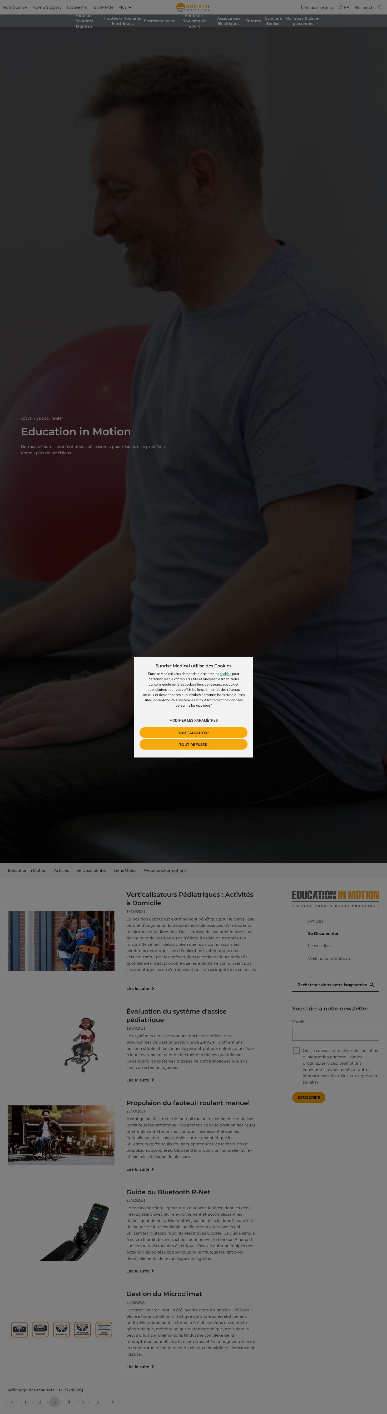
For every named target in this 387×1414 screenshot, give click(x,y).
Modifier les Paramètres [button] (194, 720)
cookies (225, 673)
